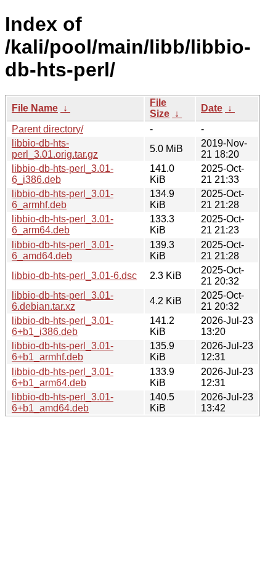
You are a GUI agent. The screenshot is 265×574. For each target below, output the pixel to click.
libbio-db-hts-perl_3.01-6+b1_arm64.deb (62, 377)
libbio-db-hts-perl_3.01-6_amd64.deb (62, 250)
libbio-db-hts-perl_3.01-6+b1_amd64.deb (62, 402)
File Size (159, 108)
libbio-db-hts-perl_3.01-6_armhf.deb (62, 199)
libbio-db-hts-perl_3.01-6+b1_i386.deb (62, 326)
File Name (35, 108)
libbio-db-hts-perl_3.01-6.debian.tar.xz (62, 301)
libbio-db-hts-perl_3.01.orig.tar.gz (55, 149)
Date (211, 108)
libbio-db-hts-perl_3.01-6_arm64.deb (62, 224)
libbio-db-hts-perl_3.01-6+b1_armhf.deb (62, 351)
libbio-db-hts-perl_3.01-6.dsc (74, 275)
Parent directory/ (47, 129)
